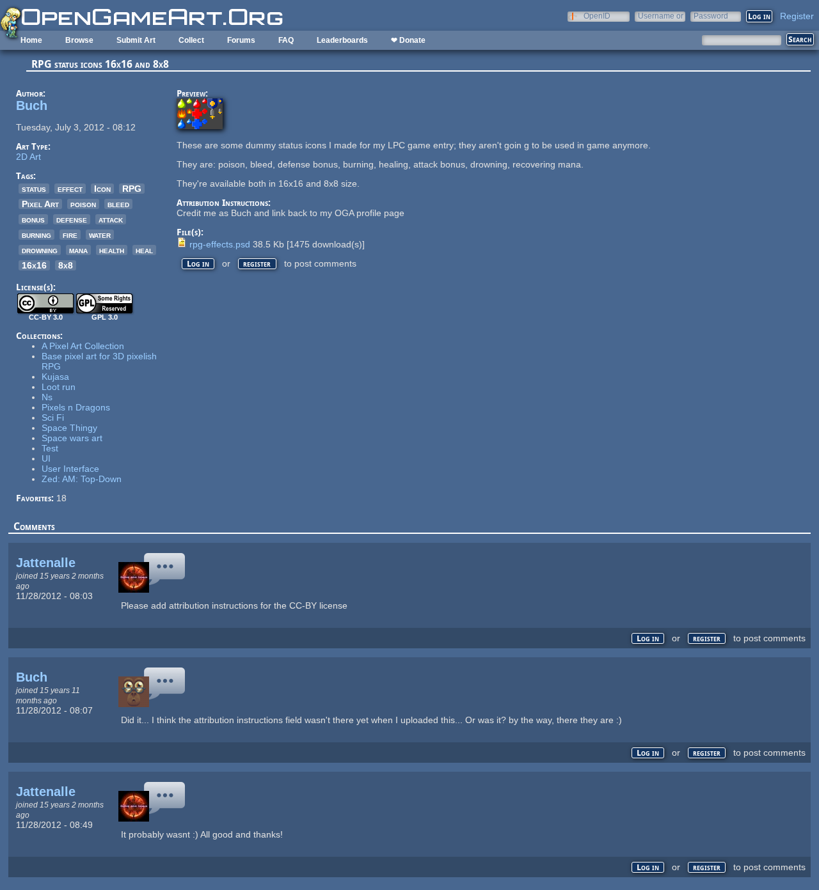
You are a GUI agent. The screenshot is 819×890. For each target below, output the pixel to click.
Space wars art (72, 438)
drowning (40, 250)
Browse (79, 40)
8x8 (65, 265)
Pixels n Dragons (76, 407)
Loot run (59, 387)
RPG (131, 188)
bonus (33, 219)
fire (70, 235)
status (34, 188)
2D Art (28, 157)
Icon (102, 188)
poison (83, 204)
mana (78, 250)
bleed (118, 204)
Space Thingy (69, 428)
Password (711, 16)
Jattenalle (46, 563)
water (100, 235)
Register (797, 16)
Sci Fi (53, 417)
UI (46, 458)
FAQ (286, 40)
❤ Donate (408, 40)
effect (70, 188)
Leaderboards (342, 40)
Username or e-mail (660, 16)
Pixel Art (40, 204)
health (111, 250)
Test (50, 448)
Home (31, 40)
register (257, 264)
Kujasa (55, 376)
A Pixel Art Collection (83, 346)
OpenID (597, 16)
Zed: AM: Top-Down (82, 479)
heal (144, 250)
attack (111, 219)
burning (36, 235)
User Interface (70, 469)
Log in (198, 264)
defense (71, 219)
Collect (191, 40)
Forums (241, 40)
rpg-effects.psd (219, 244)
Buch (31, 105)
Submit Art (135, 40)
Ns (47, 397)
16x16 (34, 265)
